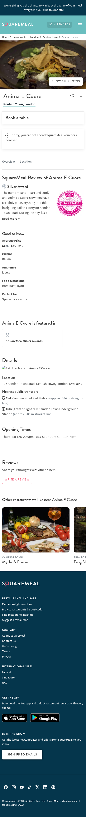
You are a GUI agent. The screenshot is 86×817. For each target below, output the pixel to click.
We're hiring (9, 646)
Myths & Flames (15, 562)
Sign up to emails (22, 754)
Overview (8, 161)
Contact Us (9, 641)
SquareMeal (17, 25)
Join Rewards (59, 24)
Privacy (6, 656)
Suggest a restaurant (15, 620)
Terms (6, 651)
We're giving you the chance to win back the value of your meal (43, 8)
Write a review (17, 480)
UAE (4, 683)
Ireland (6, 672)
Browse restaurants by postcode (22, 609)
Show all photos (66, 81)
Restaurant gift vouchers (17, 604)
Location (26, 161)
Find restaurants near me (17, 615)
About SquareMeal (13, 635)
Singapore (8, 677)
